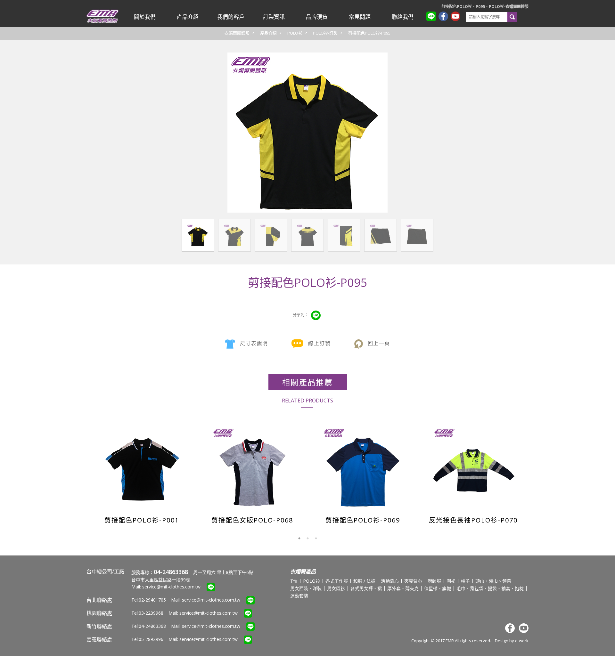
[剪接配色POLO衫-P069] (363, 467)
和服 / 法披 (364, 581)
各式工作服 (336, 581)
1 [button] (299, 538)
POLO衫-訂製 (325, 33)
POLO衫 (294, 33)
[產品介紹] (187, 17)
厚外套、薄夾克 (403, 588)
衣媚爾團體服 (237, 33)
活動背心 (390, 581)
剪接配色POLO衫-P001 (141, 520)
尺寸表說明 (254, 343)
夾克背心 (413, 581)
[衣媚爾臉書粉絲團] (445, 17)
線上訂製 (319, 343)
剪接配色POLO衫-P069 (362, 520)
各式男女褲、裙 (366, 588)
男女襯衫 (336, 588)
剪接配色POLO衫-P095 (369, 33)
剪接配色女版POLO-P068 (252, 520)
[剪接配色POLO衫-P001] (142, 467)
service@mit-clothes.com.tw (171, 587)
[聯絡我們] (402, 17)
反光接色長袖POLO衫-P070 (473, 520)
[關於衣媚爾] (144, 17)
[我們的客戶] (230, 17)
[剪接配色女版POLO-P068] (252, 467)
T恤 (294, 581)
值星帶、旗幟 (437, 588)
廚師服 (434, 581)
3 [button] (316, 538)
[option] (141, 472)
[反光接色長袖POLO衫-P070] (473, 467)
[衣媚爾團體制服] (102, 21)
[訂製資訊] (273, 17)
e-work (522, 641)
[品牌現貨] (316, 17)
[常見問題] (359, 17)
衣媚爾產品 (303, 571)
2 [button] (307, 538)
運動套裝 (299, 596)
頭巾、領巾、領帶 (493, 581)
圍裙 (451, 581)
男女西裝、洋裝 (306, 588)
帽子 (465, 581)
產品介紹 (268, 33)
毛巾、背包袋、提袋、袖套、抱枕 (490, 588)
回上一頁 (379, 343)
